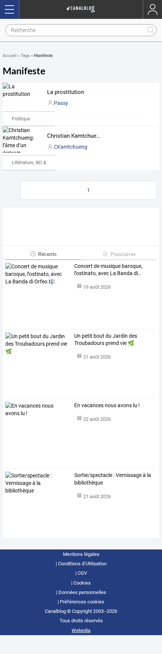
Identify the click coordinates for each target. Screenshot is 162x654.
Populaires (123, 254)
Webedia (81, 630)
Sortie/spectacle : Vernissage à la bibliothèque (112, 479)
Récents (47, 254)
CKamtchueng (70, 147)
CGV (82, 573)
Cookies (82, 583)
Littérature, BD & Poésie (37, 162)
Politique (21, 119)
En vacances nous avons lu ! (107, 405)
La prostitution (65, 92)
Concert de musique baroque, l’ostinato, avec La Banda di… (108, 270)
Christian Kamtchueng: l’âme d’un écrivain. (100, 135)
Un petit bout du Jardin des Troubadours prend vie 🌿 (105, 339)
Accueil (10, 55)
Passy (61, 103)
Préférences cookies (82, 602)
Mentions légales (81, 554)
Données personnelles (82, 592)
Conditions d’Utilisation (82, 563)
